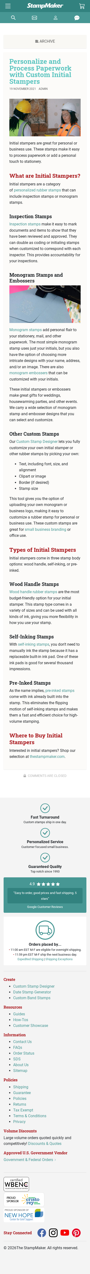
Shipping (20, 1086)
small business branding (45, 529)
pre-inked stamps (59, 690)
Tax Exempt (23, 1110)
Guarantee (22, 1092)
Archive (47, 41)
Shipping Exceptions (59, 959)
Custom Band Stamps (31, 998)
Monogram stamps (25, 330)
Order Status (23, 1053)
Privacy (19, 1121)
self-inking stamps (33, 644)
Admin (43, 89)
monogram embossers (28, 373)
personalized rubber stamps (37, 190)
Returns (19, 1104)
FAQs (17, 1047)
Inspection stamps (25, 224)
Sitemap (20, 1070)
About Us (21, 1065)
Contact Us (22, 1041)
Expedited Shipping (30, 959)
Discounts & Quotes (44, 1143)
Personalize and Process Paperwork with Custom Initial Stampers (40, 71)
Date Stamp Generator (32, 992)
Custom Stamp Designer (37, 441)
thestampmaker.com (47, 756)
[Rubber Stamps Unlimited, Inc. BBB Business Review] (39, 1184)
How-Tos (20, 1020)
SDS (17, 1059)
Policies (19, 1098)
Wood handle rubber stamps (33, 592)
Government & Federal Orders (29, 1159)
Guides (19, 1014)
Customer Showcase (30, 1025)
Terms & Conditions (29, 1115)
